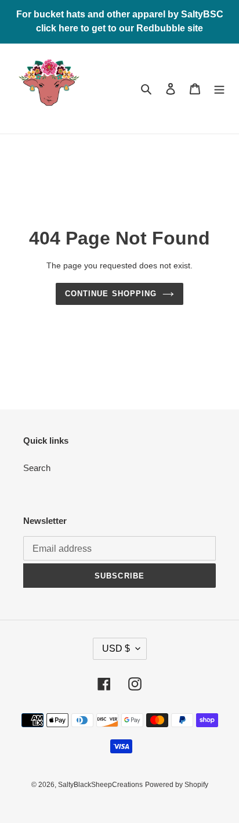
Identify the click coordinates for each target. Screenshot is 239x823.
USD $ (116, 648)
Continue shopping (111, 293)
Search (36, 468)
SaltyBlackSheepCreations (100, 785)
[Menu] (219, 88)
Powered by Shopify (176, 785)
